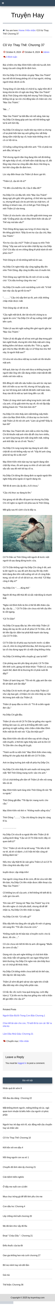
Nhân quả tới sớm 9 (12, 1088)
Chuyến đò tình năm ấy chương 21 (19, 1167)
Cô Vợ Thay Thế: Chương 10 (17, 1138)
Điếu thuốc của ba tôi (13, 1245)
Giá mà (6, 1275)
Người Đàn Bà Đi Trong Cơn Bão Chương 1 (24, 1015)
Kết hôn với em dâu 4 (13, 1147)
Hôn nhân (24, 1041)
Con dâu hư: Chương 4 (14, 1206)
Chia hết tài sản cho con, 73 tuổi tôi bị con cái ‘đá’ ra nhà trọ (27, 1024)
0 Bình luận (11, 57)
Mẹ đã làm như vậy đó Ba (15, 1226)
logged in (22, 1063)
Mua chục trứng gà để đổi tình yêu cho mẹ (22, 1196)
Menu (27, 3)
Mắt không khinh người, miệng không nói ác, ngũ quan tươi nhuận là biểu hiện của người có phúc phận (26, 1111)
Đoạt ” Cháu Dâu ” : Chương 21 (18, 1236)
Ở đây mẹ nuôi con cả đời (15, 1187)
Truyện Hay (27, 15)
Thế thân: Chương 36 (13, 1285)
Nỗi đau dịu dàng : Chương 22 (17, 1098)
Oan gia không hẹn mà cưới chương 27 (21, 1255)
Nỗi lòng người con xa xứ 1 (16, 1157)
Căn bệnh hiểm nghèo (13, 1177)
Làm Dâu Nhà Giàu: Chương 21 (18, 1034)
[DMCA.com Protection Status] (6, 1303)
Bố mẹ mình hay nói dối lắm (16, 1265)
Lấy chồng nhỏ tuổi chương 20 (17, 1216)
